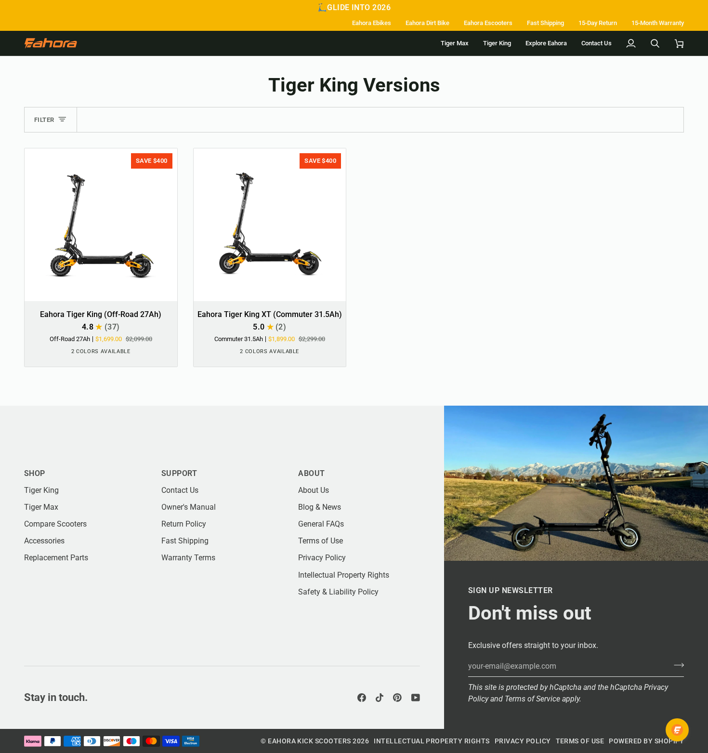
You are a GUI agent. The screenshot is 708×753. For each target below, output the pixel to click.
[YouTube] (415, 697)
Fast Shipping (185, 540)
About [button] (311, 473)
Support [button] (179, 473)
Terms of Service (532, 698)
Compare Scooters (55, 523)
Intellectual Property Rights (343, 575)
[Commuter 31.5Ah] (109, 353)
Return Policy (183, 523)
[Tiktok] (379, 697)
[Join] (676, 665)
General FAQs (321, 523)
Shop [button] (34, 473)
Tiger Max (41, 507)
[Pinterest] (397, 697)
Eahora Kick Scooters (309, 741)
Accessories (44, 540)
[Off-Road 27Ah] (92, 353)
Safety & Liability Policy (338, 591)
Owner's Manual (188, 507)
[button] (546, 43)
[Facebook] (361, 697)
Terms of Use (320, 540)
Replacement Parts (56, 557)
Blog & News (319, 507)
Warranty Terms (188, 557)
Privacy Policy (322, 557)
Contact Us (179, 490)
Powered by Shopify (646, 741)
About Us (313, 490)
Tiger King (41, 490)
